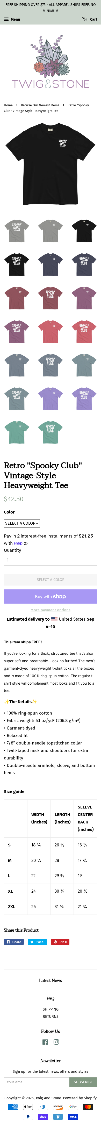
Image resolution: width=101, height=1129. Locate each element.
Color (9, 512)
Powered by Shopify (80, 1098)
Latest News (50, 980)
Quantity (12, 550)
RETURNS (51, 1016)
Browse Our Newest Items (40, 105)
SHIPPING (51, 1009)
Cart (93, 19)
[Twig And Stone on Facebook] (45, 1043)
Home (8, 105)
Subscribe (83, 1082)
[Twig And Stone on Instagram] (56, 1043)
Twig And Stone (48, 1098)
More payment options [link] (50, 610)
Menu (15, 19)
